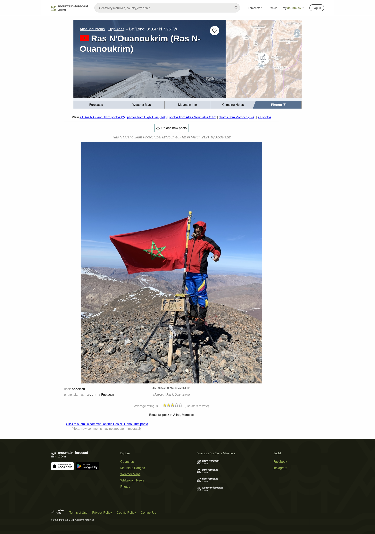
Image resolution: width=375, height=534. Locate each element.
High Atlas (116, 29)
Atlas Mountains (92, 29)
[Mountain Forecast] (69, 8)
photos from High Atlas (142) (147, 117)
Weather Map (141, 104)
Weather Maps (130, 474)
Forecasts (254, 8)
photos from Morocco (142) (237, 117)
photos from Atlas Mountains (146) (192, 117)
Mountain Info (187, 104)
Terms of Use (78, 512)
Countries (127, 461)
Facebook (280, 461)
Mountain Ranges (132, 467)
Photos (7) (278, 104)
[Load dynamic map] (264, 59)
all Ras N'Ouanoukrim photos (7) (102, 117)
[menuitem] (96, 105)
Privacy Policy (102, 512)
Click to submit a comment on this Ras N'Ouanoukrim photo (107, 424)
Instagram (280, 467)
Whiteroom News (132, 480)
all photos (264, 117)
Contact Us (148, 512)
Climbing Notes (233, 104)
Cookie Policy (126, 512)
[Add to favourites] (214, 30)
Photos (273, 8)
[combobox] (167, 7)
